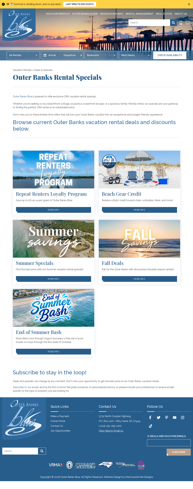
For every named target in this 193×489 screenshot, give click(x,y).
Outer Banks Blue (22, 96)
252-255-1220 (114, 425)
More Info (53, 210)
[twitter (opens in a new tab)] (158, 417)
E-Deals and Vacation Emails (167, 436)
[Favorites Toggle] (188, 22)
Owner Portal (58, 421)
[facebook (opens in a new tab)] (150, 417)
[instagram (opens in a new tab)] (182, 417)
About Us (180, 13)
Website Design (112, 477)
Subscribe (178, 452)
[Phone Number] (181, 23)
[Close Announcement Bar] (189, 4)
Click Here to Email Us (111, 430)
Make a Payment (60, 416)
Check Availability (170, 55)
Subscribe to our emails (26, 387)
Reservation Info (111, 13)
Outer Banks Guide (85, 13)
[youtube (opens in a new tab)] (174, 417)
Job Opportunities (60, 430)
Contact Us (57, 425)
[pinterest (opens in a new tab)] (166, 417)
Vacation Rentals (58, 13)
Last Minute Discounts (79, 4)
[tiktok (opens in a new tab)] (150, 426)
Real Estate (164, 13)
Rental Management (139, 13)
